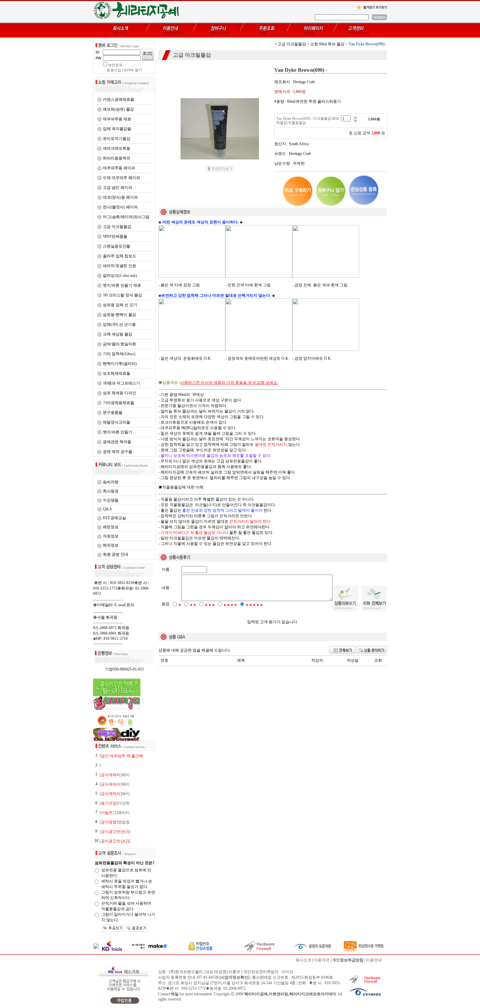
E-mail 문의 (123, 605)
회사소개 (303, 960)
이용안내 (374, 960)
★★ (193, 605)
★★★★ (230, 605)
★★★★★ (254, 605)
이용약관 (321, 960)
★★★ (209, 605)
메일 (175, 994)
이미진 (287, 972)
